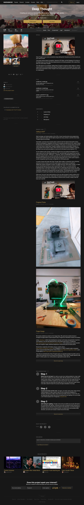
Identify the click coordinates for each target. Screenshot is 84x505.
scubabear (66, 472)
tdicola (26, 472)
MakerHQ (7, 88)
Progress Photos (41, 202)
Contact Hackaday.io (21, 499)
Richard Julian (43, 18)
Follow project (32, 21)
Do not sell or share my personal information (63, 499)
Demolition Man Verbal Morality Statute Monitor (36, 470)
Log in (77, 2)
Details (44, 30)
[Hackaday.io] (8, 2)
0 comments (52, 133)
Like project (52, 21)
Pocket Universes (9, 470)
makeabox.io (42, 340)
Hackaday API (50, 499)
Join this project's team (8, 90)
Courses (33, 2)
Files (49, 30)
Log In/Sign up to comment (42, 444)
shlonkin (46, 472)
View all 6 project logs (58, 361)
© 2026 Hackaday (42, 501)
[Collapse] (45, 129)
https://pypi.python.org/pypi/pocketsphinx (52, 351)
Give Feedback (30, 499)
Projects (16, 2)
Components (55, 30)
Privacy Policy (43, 499)
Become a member (30, 484)
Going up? (42, 496)
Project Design (40, 331)
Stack (37, 2)
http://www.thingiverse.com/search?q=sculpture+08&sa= (49, 343)
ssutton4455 (9, 472)
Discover (22, 2)
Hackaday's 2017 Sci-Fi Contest (13, 110)
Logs (61, 30)
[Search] (61, 2)
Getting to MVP (40, 132)
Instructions (67, 30)
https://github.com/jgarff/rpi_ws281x (44, 348)
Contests (27, 2)
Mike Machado (8, 86)
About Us (14, 499)
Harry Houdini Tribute (68, 470)
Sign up (72, 2)
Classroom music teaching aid (51, 470)
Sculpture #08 (63, 396)
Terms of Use (36, 499)
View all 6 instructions (58, 414)
